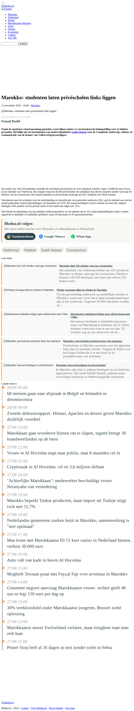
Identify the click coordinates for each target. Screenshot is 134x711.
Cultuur (12, 35)
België (11, 20)
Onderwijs (11, 250)
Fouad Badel (10, 121)
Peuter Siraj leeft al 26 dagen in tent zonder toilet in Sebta (59, 647)
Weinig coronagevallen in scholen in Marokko (82, 290)
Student (30, 250)
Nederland (13, 17)
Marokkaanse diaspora (19, 23)
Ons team (70, 708)
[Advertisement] (67, 68)
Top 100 (12, 37)
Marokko (12, 14)
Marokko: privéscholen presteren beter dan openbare (92, 341)
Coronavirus (76, 250)
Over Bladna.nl (39, 708)
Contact (25, 708)
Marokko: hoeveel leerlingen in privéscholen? (81, 365)
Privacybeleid (56, 708)
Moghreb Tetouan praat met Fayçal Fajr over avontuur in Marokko (67, 574)
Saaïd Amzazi (78, 132)
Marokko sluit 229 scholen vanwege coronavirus (85, 265)
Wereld (11, 29)
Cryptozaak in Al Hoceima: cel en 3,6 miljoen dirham (55, 466)
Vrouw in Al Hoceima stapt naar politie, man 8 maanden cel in (63, 452)
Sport (10, 26)
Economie (13, 32)
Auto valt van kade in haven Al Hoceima (44, 560)
